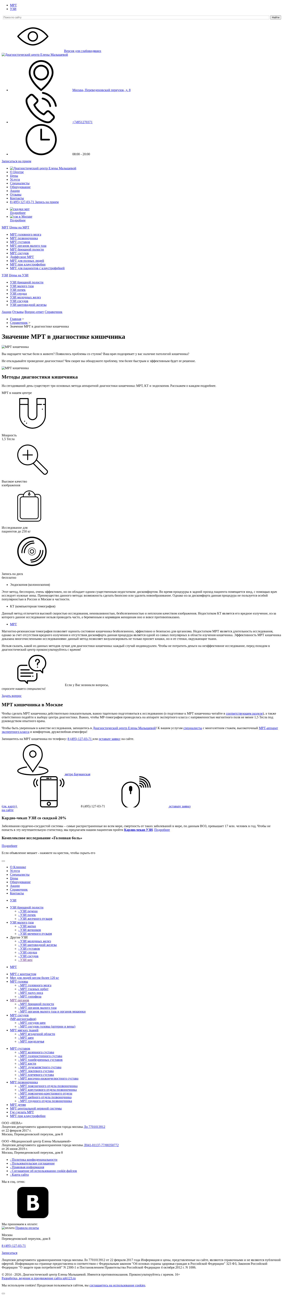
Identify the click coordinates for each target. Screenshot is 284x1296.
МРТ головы (19, 981)
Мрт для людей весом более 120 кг (34, 977)
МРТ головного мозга (25, 234)
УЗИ (13, 9)
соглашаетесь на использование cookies (117, 1285)
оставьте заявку (110, 739)
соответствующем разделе (244, 713)
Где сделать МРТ (22, 1112)
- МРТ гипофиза (29, 996)
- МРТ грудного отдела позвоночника (45, 1101)
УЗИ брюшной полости (26, 282)
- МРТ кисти (27, 1063)
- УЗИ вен (25, 960)
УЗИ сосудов (19, 301)
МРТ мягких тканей (24, 1030)
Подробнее (18, 213)
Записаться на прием (16, 161)
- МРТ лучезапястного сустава (39, 1067)
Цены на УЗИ (18, 275)
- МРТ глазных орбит (33, 989)
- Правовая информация (27, 1167)
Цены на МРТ (19, 227)
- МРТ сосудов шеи (32, 1022)
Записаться (9, 1253)
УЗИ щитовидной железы (28, 305)
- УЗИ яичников (29, 930)
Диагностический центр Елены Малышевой (124, 728)
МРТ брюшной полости (27, 249)
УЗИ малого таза (22, 286)
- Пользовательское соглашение (32, 1163)
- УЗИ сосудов (28, 956)
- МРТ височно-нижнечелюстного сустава (48, 1078)
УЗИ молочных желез (25, 297)
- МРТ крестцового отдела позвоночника (47, 1089)
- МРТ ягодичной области (36, 1034)
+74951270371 (82, 122)
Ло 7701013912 (94, 1126)
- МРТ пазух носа (30, 992)
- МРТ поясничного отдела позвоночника (48, 1086)
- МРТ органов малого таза (37, 1007)
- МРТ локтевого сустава (36, 1071)
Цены (14, 176)
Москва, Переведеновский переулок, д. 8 (101, 90)
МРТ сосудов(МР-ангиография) (23, 1017)
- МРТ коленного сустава (36, 1052)
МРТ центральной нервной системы (36, 1108)
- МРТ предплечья (31, 1041)
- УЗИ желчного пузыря (35, 918)
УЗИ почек (18, 290)
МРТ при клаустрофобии (28, 264)
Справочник (53, 312)
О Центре (17, 172)
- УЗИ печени (28, 911)
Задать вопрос (12, 696)
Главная (15, 319)
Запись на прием (47, 202)
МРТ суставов (20, 242)
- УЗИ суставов (29, 948)
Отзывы (15, 194)
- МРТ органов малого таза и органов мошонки (52, 1011)
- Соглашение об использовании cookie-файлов (43, 1171)
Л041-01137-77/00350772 (101, 1145)
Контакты (17, 198)
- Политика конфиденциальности (33, 1159)
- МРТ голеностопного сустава (40, 1056)
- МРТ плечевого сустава (36, 1074)
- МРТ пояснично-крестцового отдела (45, 1093)
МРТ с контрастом (23, 974)
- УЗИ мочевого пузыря (35, 933)
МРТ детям (18, 1104)
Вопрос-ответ (34, 312)
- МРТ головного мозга (34, 985)
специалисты (192, 728)
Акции (15, 190)
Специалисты (20, 183)
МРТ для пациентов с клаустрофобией (37, 268)
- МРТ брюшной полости (36, 1004)
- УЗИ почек (27, 915)
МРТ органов (19, 1000)
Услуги (15, 179)
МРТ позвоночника (24, 238)
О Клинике (18, 867)
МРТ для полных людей (27, 260)
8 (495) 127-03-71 (22, 202)
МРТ (13, 5)
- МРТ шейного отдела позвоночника (45, 1097)
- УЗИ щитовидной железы (37, 945)
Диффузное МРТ (22, 257)
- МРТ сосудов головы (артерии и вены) (46, 1026)
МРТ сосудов (19, 253)
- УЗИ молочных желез (34, 941)
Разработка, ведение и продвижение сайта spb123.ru (39, 1278)
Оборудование (20, 187)
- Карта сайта (19, 1174)
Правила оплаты (27, 1228)
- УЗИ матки (27, 926)
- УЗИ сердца (27, 952)
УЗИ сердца (18, 293)
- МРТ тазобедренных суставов (40, 1059)
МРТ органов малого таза (28, 245)
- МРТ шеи (26, 1037)
